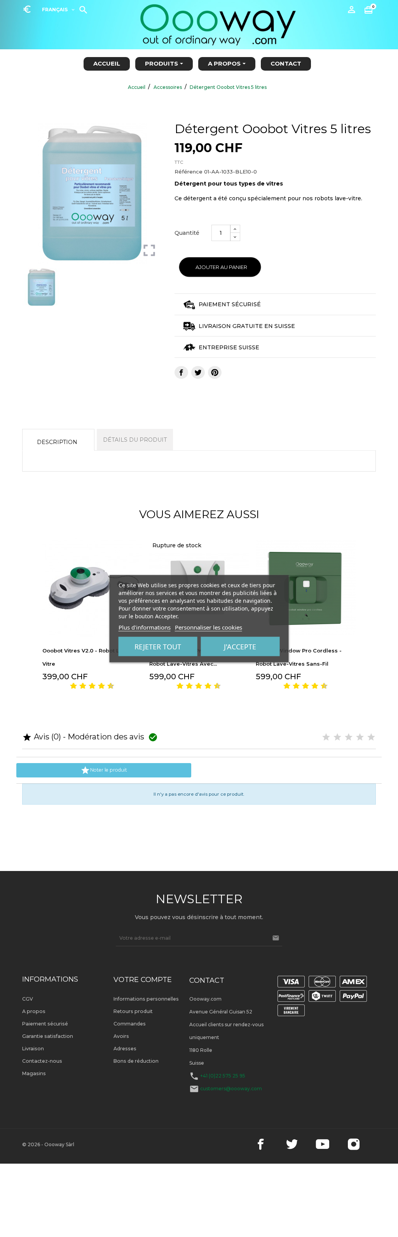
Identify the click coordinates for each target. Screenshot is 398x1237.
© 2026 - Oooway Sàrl (48, 1144)
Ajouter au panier (221, 267)
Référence (188, 171)
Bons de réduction (136, 1061)
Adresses (124, 1048)
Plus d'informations (145, 627)
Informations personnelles (146, 999)
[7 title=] (98, 686)
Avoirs (121, 1036)
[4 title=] (360, 737)
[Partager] (181, 372)
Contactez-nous (42, 1061)
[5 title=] (89, 686)
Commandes (129, 1024)
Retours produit (133, 1011)
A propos (33, 1011)
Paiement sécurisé (45, 1024)
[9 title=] (107, 686)
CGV (27, 999)
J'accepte (240, 646)
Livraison (33, 1048)
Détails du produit (135, 439)
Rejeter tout (157, 646)
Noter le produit (103, 770)
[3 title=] (79, 686)
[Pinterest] (215, 372)
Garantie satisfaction (47, 1036)
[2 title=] (337, 737)
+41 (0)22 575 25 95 (222, 1076)
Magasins (34, 1073)
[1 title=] (70, 686)
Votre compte (142, 979)
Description (57, 442)
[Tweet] (198, 372)
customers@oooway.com (231, 1088)
